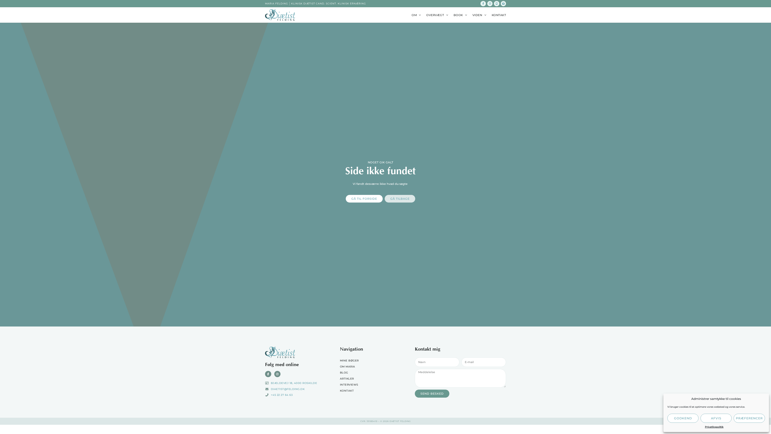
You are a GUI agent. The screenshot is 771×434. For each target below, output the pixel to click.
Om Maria (347, 366)
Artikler (347, 378)
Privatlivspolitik (714, 426)
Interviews (349, 384)
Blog (344, 372)
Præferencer (749, 418)
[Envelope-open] (503, 3)
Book (458, 15)
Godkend (683, 418)
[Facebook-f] (483, 3)
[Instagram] (490, 3)
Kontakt (499, 15)
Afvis (716, 418)
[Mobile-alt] (496, 3)
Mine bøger (349, 360)
